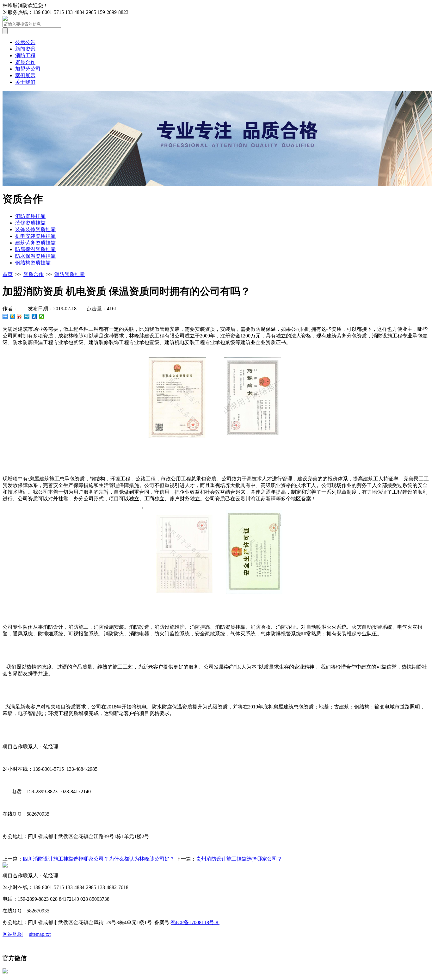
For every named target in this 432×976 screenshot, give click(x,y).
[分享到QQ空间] (12, 316)
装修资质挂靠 (30, 222)
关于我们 (25, 82)
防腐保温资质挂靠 (35, 249)
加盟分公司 (27, 68)
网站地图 (13, 934)
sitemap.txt (40, 934)
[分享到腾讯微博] (27, 316)
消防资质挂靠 (30, 216)
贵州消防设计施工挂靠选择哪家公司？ (239, 859)
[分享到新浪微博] (19, 316)
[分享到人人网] (34, 316)
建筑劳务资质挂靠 (35, 242)
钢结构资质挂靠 (33, 262)
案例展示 (25, 75)
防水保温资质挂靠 (35, 256)
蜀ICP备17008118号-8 (195, 922)
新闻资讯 (25, 49)
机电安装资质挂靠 (35, 236)
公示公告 (25, 42)
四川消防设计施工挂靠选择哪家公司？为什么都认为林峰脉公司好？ (99, 859)
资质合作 (25, 62)
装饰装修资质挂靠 (35, 229)
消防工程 (25, 55)
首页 (8, 274)
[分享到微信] (41, 316)
